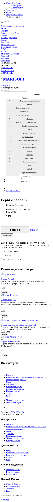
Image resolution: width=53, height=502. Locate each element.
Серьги (29, 129)
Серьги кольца (28, 137)
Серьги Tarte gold (8, 300)
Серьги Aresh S (7, 279)
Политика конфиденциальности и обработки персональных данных (26, 378)
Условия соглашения (15, 389)
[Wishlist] (2, 277)
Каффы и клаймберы (30, 126)
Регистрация (16, 5)
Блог (8, 396)
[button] (5, 85)
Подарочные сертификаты (30, 101)
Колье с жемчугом (22, 115)
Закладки (10, 489)
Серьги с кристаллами (28, 133)
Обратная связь (13, 470)
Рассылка (10, 491)
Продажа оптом (13, 391)
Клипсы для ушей (29, 147)
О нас (8, 382)
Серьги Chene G (13, 191)
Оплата (9, 375)
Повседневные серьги (28, 144)
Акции (9, 393)
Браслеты (29, 155)
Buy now (34, 230)
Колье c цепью (22, 112)
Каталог (25, 98)
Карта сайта (11, 474)
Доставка (10, 384)
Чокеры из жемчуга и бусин (26, 122)
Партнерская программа (16, 455)
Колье (29, 104)
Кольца (29, 151)
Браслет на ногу (29, 158)
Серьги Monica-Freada (10, 341)
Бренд (8, 450)
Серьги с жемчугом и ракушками (27, 140)
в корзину (15, 230)
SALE (29, 169)
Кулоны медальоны (23, 108)
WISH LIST (7, 235)
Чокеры (29, 119)
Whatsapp (5, 500)
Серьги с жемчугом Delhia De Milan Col (18, 325)
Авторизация (17, 8)
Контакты (25, 181)
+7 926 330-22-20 (7, 71)
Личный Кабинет (13, 484)
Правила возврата (14, 386)
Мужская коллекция (29, 173)
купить (4, 293)
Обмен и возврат (13, 402)
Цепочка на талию (30, 162)
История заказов (13, 486)
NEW (30, 165)
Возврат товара (13, 472)
